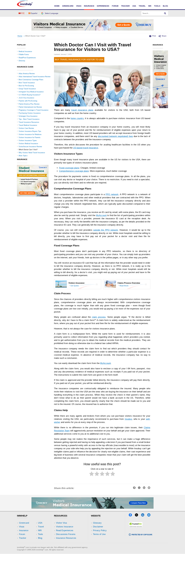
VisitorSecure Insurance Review (30, 146)
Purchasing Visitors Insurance (30, 113)
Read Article (124, 286)
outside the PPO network (105, 230)
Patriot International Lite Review (30, 107)
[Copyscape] (140, 535)
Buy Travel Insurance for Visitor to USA (79, 59)
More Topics (23, 156)
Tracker (125, 6)
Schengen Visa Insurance (28, 116)
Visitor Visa (61, 523)
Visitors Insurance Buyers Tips (30, 131)
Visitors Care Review (26, 128)
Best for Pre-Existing (26, 86)
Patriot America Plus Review (29, 104)
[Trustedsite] (136, 527)
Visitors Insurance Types (28, 140)
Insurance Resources (66, 538)
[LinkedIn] (144, 515)
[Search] (165, 13)
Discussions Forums (65, 534)
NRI (149, 6)
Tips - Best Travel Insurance (29, 119)
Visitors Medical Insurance (28, 143)
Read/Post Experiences (27, 58)
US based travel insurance (85, 148)
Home (57, 6)
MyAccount (101, 215)
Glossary (97, 523)
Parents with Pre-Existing (28, 101)
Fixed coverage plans (69, 168)
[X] (137, 515)
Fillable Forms (24, 54)
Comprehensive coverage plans (74, 171)
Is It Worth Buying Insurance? (29, 95)
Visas (78, 6)
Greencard (67, 6)
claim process (99, 317)
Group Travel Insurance (27, 89)
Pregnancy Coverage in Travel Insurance (33, 110)
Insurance (89, 6)
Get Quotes (74, 286)
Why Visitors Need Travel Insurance (32, 153)
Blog (165, 6)
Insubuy (128, 419)
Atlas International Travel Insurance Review (34, 77)
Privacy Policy (100, 530)
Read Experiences (64, 530)
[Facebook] (131, 515)
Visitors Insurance (64, 526)
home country (77, 118)
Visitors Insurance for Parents (29, 137)
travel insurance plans (82, 110)
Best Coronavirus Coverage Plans (31, 80)
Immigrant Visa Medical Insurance (31, 92)
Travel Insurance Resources (29, 122)
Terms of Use (99, 534)
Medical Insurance (25, 51)
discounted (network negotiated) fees (115, 136)
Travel (142, 6)
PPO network (112, 194)
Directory (22, 61)
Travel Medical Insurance (28, 125)
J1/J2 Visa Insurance (26, 98)
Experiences (103, 6)
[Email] (150, 515)
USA (134, 6)
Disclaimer (98, 526)
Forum (115, 6)
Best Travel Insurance (27, 83)
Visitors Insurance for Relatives (30, 134)
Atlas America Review (27, 74)
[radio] (91, 474)
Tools (157, 6)
